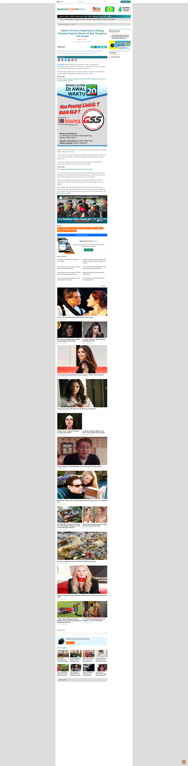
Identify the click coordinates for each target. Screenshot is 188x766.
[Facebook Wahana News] (59, 60)
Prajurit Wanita (72, 231)
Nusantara (95, 16)
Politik (72, 16)
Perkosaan (60, 231)
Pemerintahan (79, 16)
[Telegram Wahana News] (76, 60)
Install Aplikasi (88, 250)
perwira (85, 71)
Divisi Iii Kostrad (61, 228)
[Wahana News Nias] (72, 9)
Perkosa (101, 228)
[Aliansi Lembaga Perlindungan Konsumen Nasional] (120, 44)
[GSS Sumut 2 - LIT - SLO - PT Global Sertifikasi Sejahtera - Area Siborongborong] (82, 115)
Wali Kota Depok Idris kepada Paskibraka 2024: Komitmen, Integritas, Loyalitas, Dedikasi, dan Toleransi (94, 261)
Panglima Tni (87, 228)
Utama (61, 16)
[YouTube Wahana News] (72, 60)
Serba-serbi (102, 16)
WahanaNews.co (61, 193)
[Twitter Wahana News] (66, 60)
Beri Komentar (83, 235)
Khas (85, 16)
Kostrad (59, 184)
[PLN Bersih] (110, 9)
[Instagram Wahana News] (62, 60)
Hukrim (66, 16)
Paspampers (95, 228)
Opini (89, 16)
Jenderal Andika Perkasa (72, 228)
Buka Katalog (70, 643)
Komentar (62, 47)
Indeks (109, 16)
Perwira (65, 231)
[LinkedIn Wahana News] (69, 60)
